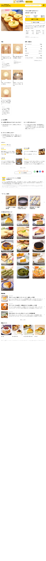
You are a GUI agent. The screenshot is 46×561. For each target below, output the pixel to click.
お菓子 (5, 340)
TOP (2, 340)
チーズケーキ (15, 340)
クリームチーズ (28, 44)
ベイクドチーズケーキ (23, 340)
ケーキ (10, 340)
